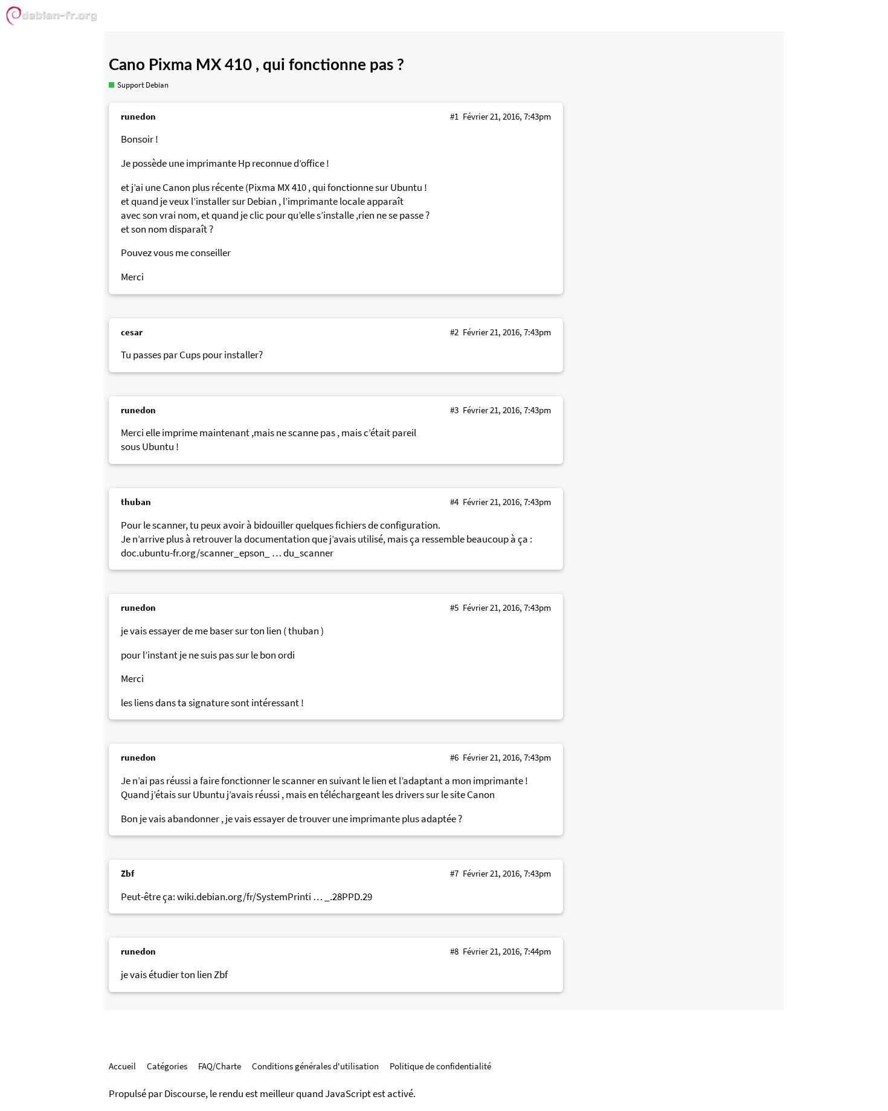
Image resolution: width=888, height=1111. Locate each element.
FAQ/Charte (219, 1066)
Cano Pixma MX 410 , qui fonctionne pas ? (256, 65)
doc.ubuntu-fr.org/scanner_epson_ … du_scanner (227, 553)
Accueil (122, 1066)
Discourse (184, 1093)
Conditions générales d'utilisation (315, 1066)
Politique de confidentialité (440, 1066)
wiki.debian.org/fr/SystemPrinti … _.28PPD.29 (274, 896)
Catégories (167, 1066)
